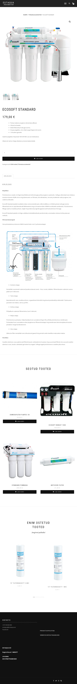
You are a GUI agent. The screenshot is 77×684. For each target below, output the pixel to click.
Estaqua (8, 3)
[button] (70, 22)
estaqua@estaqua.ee (9, 627)
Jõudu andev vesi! (9, 4)
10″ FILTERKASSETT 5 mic (19, 583)
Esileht (25, 15)
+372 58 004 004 (7, 625)
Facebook (5, 629)
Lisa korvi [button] (20, 421)
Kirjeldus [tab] (8, 176)
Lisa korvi (39, 158)
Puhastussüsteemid (35, 15)
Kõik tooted (14, 164)
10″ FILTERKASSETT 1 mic (57, 587)
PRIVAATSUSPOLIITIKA (47, 631)
